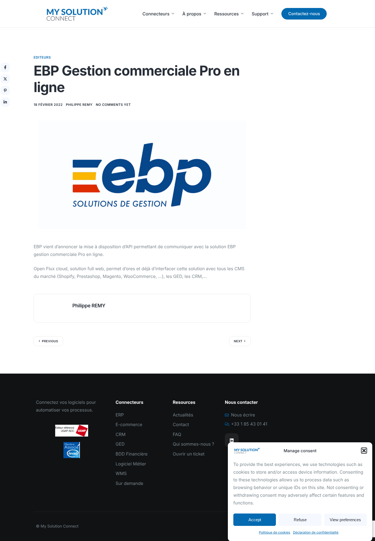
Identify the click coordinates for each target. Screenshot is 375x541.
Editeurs (42, 57)
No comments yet (113, 105)
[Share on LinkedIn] (5, 102)
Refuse (300, 519)
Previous (50, 341)
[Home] (77, 13)
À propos (191, 14)
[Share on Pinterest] (5, 90)
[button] (364, 450)
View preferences (345, 519)
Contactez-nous (304, 13)
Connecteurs (155, 14)
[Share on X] (5, 79)
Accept (254, 519)
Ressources (226, 14)
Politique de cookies (274, 532)
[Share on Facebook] (5, 67)
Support (260, 14)
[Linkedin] (232, 440)
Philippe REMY (79, 105)
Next (238, 341)
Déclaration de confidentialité (315, 532)
